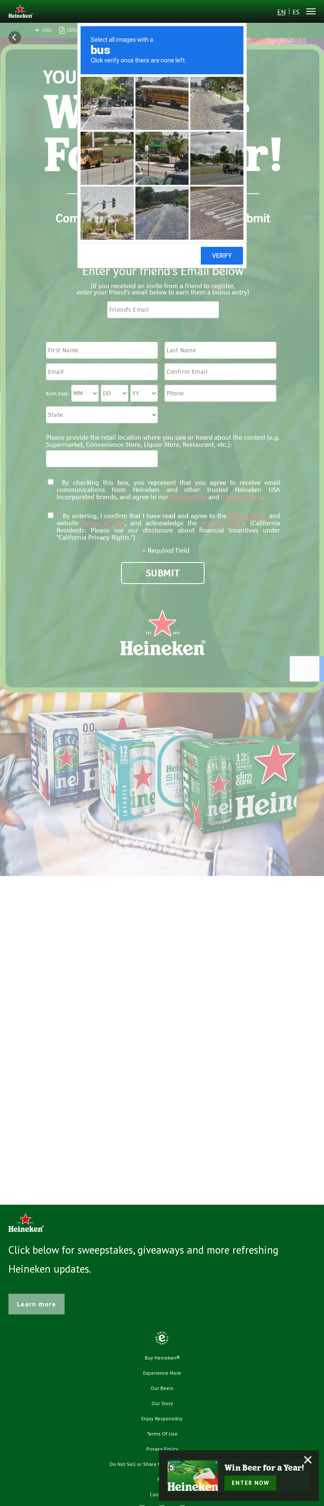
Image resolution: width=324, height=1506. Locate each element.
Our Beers (162, 1388)
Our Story (162, 1403)
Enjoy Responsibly (162, 1418)
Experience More (162, 1373)
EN (281, 12)
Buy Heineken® (162, 1358)
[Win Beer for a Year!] (192, 1475)
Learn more (36, 1304)
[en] (20, 12)
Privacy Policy (162, 1449)
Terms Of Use (162, 1433)
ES (296, 12)
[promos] (16, 37)
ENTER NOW (250, 1483)
